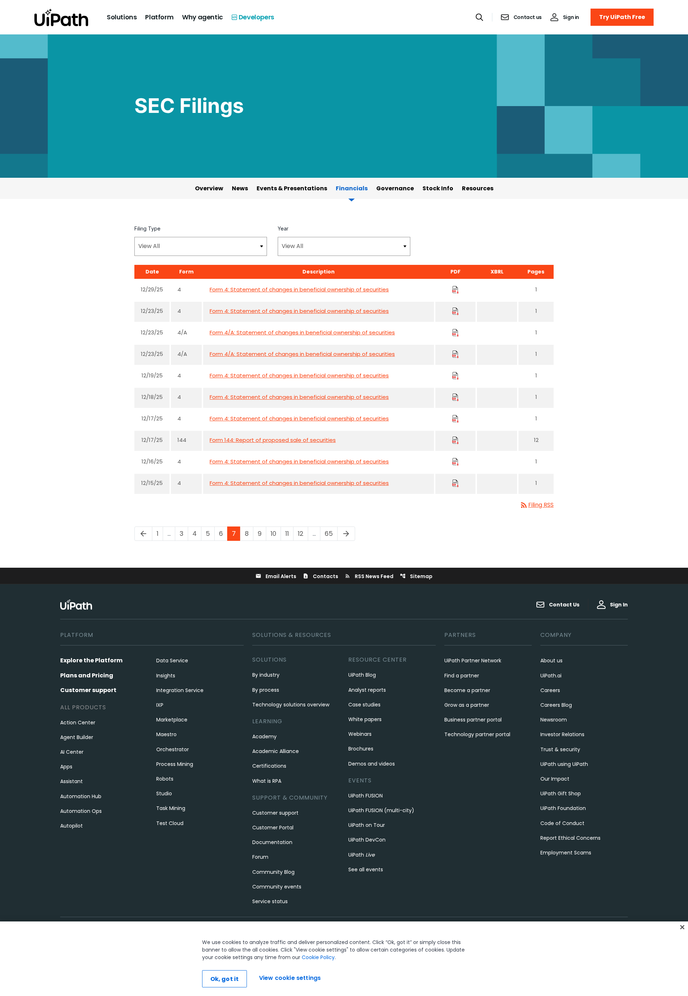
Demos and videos (371, 763)
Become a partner (467, 690)
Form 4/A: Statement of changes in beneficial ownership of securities (302, 332)
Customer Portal (272, 827)
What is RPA (266, 781)
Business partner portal (473, 719)
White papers (365, 719)
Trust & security (560, 749)
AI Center (71, 752)
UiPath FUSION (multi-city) (381, 810)
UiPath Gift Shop (560, 793)
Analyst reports (367, 690)
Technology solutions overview (290, 704)
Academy (264, 736)
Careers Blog (556, 705)
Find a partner (461, 675)
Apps (66, 766)
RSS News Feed (369, 576)
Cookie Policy (318, 957)
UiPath (361, 854)
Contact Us (564, 604)
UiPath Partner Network (472, 660)
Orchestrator (172, 749)
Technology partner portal (477, 734)
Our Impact (554, 778)
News (240, 188)
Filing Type (147, 228)
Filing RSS (537, 505)
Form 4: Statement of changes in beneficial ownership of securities (299, 289)
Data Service (172, 660)
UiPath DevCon (367, 839)
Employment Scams (565, 852)
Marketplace (171, 719)
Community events (276, 886)
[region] (344, 958)
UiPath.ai (551, 675)
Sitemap (416, 576)
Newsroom (553, 719)
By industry (266, 674)
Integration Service (180, 690)
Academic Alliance (275, 751)
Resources (477, 188)
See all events (365, 869)
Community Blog (273, 872)
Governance (395, 188)
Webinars (360, 734)
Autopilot (71, 825)
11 (289, 533)
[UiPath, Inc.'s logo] (77, 604)
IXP (159, 705)
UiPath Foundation (563, 808)
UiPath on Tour (366, 825)
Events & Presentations (292, 188)
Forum (260, 857)
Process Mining (174, 764)
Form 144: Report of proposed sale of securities (273, 440)
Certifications (269, 765)
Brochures (360, 748)
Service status (270, 901)
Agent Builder (76, 737)
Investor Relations (562, 734)
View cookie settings (290, 978)
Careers (550, 690)
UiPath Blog (362, 674)
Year (283, 228)
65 (331, 533)
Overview (209, 188)
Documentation (272, 842)
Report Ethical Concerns (570, 838)
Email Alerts (275, 576)
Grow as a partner (466, 705)
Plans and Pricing (86, 675)
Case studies (364, 704)
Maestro (166, 734)
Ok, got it (224, 979)
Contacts (320, 576)
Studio (164, 793)
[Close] (682, 927)
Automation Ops (81, 811)
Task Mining (170, 808)
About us (551, 660)
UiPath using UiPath (564, 764)
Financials (352, 188)
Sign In (619, 604)
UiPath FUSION (365, 795)
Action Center (77, 722)
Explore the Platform (91, 660)
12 (302, 533)
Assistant (71, 781)
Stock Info (437, 188)
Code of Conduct (562, 823)
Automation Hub (80, 796)
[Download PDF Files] (455, 289)
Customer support (88, 690)
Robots (164, 778)
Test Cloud (169, 823)
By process (265, 690)
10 (275, 533)
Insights (165, 675)
